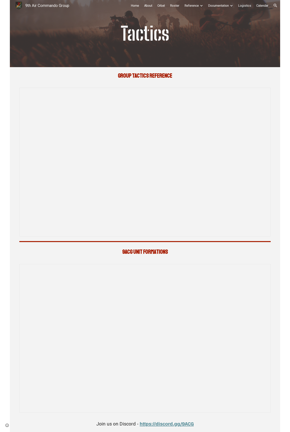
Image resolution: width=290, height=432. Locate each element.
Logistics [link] (244, 6)
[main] (145, 33)
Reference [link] (191, 6)
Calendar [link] (262, 6)
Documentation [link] (218, 6)
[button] (275, 5)
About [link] (148, 6)
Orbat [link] (161, 6)
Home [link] (135, 6)
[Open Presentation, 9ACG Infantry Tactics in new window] (263, 93)
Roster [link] (174, 6)
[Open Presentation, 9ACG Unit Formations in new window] (263, 269)
